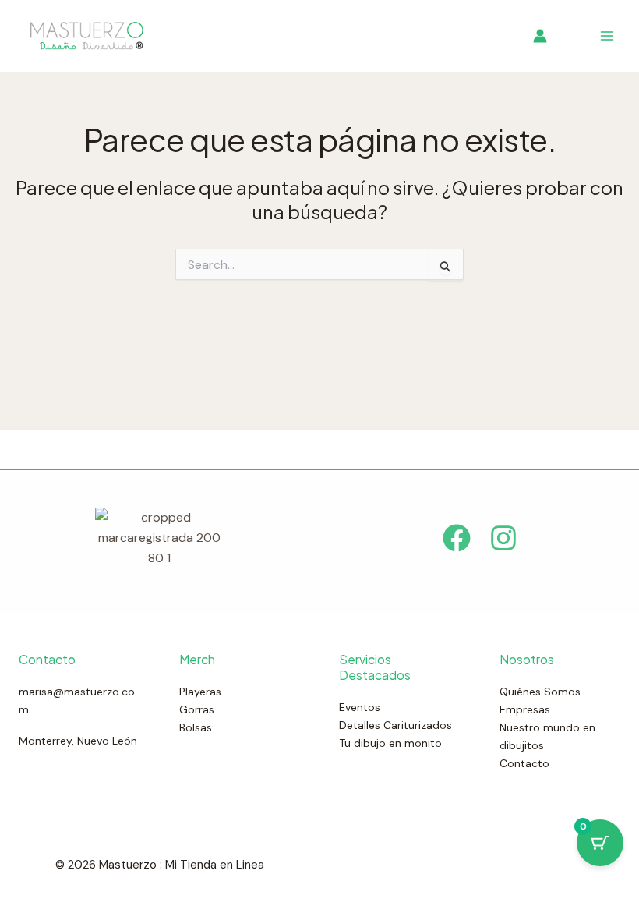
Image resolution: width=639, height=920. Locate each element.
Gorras (196, 709)
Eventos (359, 707)
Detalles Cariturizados (395, 725)
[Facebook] (457, 538)
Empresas (525, 709)
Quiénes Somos (540, 692)
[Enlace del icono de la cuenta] (540, 36)
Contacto (524, 763)
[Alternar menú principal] (607, 35)
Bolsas (195, 727)
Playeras (200, 692)
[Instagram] (503, 538)
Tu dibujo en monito (390, 743)
